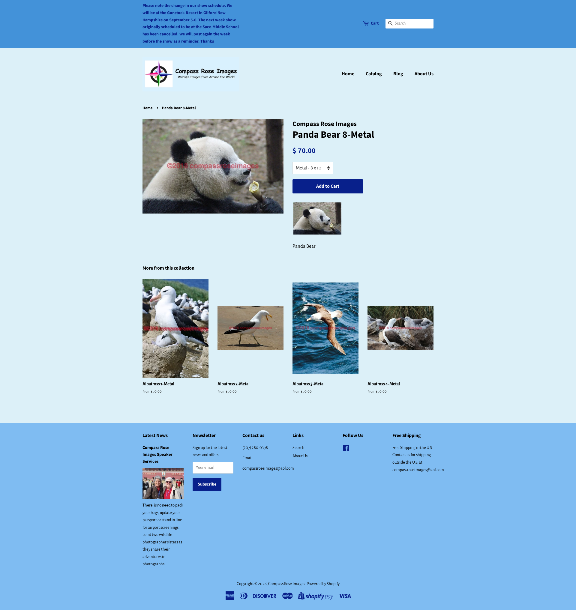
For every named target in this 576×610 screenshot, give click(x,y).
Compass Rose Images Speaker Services (157, 454)
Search (298, 447)
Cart (375, 23)
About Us (424, 73)
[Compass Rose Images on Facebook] (346, 449)
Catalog (374, 73)
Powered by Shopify (323, 584)
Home (348, 73)
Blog (398, 73)
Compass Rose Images (286, 584)
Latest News (155, 435)
